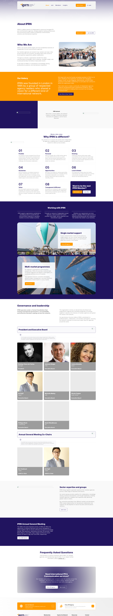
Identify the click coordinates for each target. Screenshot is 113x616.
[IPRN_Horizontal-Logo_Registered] (27, 4)
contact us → (62, 558)
